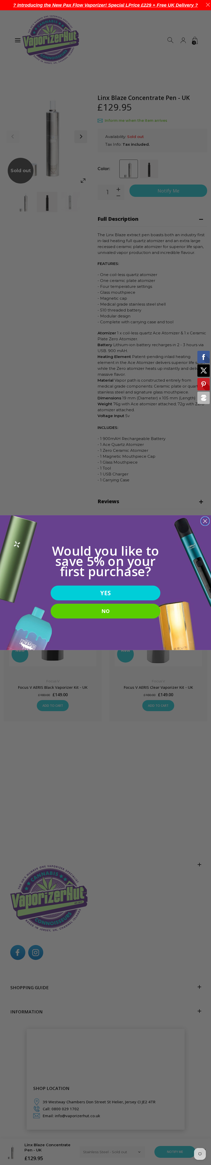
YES (105, 593)
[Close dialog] (205, 521)
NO (105, 610)
